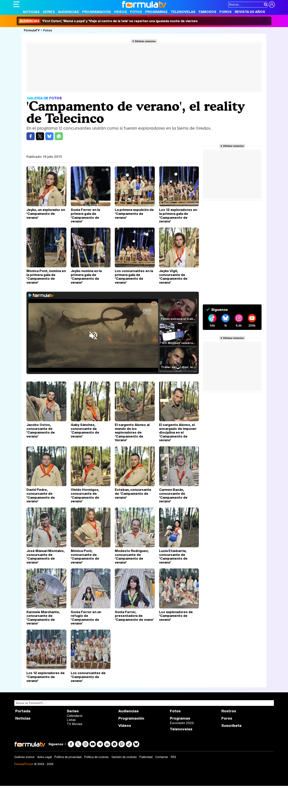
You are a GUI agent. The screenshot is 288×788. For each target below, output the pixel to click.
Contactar (161, 757)
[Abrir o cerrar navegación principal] (16, 4)
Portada (22, 711)
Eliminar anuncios (145, 41)
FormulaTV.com (24, 764)
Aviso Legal (44, 757)
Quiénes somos (24, 757)
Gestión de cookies (124, 757)
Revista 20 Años (250, 11)
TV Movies (74, 724)
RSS (173, 757)
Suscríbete (231, 725)
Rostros (228, 711)
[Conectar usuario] (272, 4)
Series (49, 11)
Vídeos (120, 11)
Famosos (207, 11)
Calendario (74, 715)
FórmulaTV (32, 30)
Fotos (136, 11)
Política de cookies (96, 757)
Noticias (31, 11)
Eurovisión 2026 (182, 723)
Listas (71, 719)
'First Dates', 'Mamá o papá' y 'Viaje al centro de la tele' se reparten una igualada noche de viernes (109, 21)
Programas (156, 11)
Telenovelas (183, 11)
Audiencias (68, 11)
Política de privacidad (68, 757)
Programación (96, 11)
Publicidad (145, 757)
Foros (225, 11)
